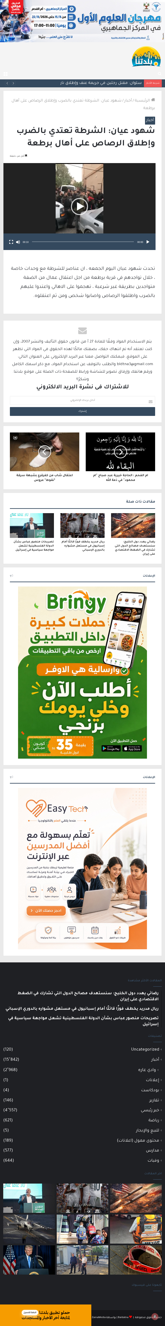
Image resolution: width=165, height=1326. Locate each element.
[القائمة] (5, 74)
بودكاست (150, 1090)
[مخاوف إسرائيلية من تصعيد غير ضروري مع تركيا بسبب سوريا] (29, 1229)
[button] (79, 206)
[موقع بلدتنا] (146, 56)
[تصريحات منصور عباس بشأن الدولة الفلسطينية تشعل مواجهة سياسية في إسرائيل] (32, 525)
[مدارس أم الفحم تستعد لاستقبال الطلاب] (82, 1260)
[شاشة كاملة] (11, 242)
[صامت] (18, 242)
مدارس (152, 1150)
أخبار (128, 101)
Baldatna (123, 1317)
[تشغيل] (148, 242)
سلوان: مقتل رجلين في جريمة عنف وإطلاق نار (101, 83)
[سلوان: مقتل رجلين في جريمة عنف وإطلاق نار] (136, 1229)
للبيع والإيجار (147, 1130)
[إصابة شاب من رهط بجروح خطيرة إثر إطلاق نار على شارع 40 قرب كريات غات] (136, 1260)
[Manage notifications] (154, 1316)
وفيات (153, 1161)
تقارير (154, 1100)
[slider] (83, 241)
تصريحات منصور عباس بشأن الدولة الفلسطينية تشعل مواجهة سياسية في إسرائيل (34, 546)
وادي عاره (147, 1070)
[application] (79, 206)
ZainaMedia (99, 1317)
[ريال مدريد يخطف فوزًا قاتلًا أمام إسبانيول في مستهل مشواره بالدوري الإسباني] (82, 525)
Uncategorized (145, 1050)
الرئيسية (143, 101)
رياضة (153, 1120)
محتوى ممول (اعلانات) (138, 1141)
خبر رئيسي (150, 1110)
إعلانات (152, 1080)
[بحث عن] (159, 74)
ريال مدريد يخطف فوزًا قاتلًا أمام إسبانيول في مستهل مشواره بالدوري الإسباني (83, 546)
